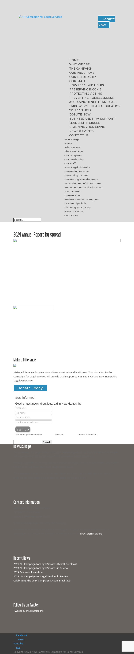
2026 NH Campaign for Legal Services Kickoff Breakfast (45, 564)
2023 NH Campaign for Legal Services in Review (40, 576)
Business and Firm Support (92, 118)
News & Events (81, 131)
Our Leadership (82, 77)
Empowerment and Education (95, 106)
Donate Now (106, 22)
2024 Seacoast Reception (28, 572)
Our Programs (81, 72)
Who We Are (79, 64)
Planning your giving (87, 127)
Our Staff (77, 81)
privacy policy (70, 434)
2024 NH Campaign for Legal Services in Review (40, 568)
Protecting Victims (85, 93)
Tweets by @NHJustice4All (28, 610)
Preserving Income (85, 89)
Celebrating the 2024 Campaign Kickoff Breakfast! (41, 580)
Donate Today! (30, 388)
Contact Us (78, 135)
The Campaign (80, 68)
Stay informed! (25, 397)
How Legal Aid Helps (86, 85)
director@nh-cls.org (91, 533)
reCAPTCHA (48, 434)
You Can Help (80, 110)
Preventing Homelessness (91, 97)
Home (74, 60)
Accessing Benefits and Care (93, 102)
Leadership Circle (84, 123)
